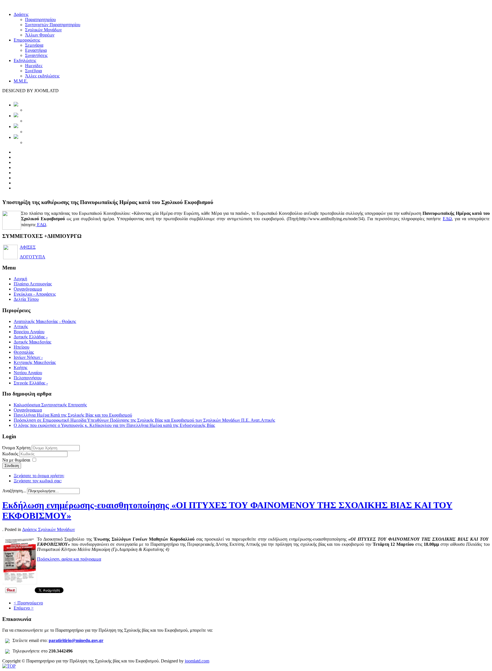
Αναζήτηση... (14, 490)
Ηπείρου (21, 347)
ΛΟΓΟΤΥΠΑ (32, 256)
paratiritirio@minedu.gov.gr (76, 640)
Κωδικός (10, 453)
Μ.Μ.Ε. (21, 81)
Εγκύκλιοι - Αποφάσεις (35, 294)
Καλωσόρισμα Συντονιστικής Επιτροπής (50, 404)
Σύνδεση (12, 466)
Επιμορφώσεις (27, 40)
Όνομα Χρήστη (16, 447)
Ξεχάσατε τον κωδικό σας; (38, 480)
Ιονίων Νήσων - (28, 357)
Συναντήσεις (36, 55)
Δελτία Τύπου (26, 299)
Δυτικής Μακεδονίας (32, 341)
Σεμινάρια (34, 45)
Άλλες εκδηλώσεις (42, 75)
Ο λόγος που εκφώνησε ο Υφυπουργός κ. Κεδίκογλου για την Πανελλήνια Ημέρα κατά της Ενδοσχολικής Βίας (114, 425)
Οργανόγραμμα (28, 289)
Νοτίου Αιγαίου (28, 372)
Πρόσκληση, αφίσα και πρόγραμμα (69, 559)
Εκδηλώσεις (25, 60)
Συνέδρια (33, 70)
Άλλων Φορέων (39, 34)
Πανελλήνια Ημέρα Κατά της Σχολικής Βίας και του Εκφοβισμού (73, 415)
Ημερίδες (33, 65)
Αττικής (21, 326)
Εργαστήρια (36, 50)
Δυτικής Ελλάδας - (31, 336)
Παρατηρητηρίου (40, 19)
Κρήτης (20, 367)
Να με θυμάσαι (16, 460)
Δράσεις (21, 14)
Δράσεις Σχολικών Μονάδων (48, 529)
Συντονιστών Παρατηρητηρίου (52, 24)
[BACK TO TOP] (9, 666)
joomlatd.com (197, 660)
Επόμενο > (24, 608)
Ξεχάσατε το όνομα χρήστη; (39, 475)
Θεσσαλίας (24, 352)
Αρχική (20, 278)
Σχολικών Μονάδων (43, 29)
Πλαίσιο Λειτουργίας (33, 283)
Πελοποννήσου (28, 377)
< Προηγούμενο (28, 602)
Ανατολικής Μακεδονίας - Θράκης (45, 321)
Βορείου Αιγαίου (29, 331)
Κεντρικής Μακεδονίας (35, 362)
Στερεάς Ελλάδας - (31, 382)
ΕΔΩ (447, 218)
